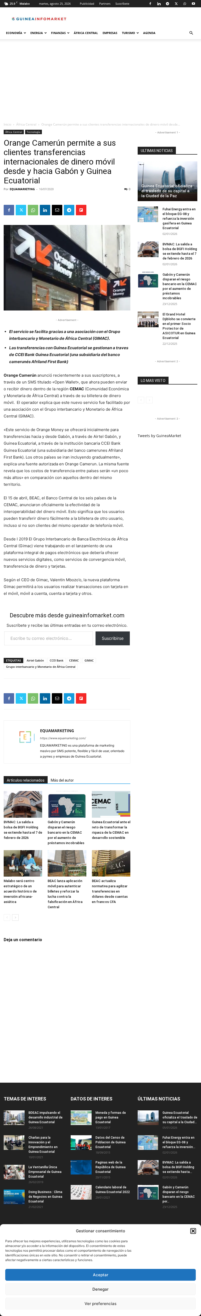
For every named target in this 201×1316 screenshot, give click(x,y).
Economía (14, 33)
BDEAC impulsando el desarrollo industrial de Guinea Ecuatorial (46, 1117)
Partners (104, 3)
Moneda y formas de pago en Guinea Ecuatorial (111, 1117)
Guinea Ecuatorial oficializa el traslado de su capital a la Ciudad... (180, 1117)
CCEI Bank (56, 660)
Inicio (7, 124)
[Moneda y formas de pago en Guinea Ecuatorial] (81, 1117)
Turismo (128, 33)
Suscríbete (122, 3)
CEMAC (74, 660)
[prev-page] (7, 917)
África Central (86, 33)
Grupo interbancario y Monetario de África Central (40, 667)
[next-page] (15, 917)
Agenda (149, 33)
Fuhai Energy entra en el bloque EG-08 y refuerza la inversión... (179, 1142)
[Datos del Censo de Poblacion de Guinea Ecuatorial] (81, 1142)
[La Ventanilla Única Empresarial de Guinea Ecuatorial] (14, 1172)
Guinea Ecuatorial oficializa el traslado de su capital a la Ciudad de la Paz (166, 191)
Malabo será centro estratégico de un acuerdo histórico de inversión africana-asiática (20, 891)
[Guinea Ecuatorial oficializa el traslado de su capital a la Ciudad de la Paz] (167, 181)
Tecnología (33, 132)
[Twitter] (176, 3)
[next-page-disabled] (149, 400)
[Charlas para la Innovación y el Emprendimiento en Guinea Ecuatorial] (14, 1142)
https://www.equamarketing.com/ (63, 738)
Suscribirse (113, 638)
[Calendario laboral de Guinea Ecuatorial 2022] (81, 1192)
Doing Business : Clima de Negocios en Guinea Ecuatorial (45, 1196)
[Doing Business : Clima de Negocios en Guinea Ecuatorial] (14, 1197)
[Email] (57, 210)
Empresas (110, 33)
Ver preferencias (100, 1303)
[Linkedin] (159, 3)
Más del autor (62, 780)
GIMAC (89, 660)
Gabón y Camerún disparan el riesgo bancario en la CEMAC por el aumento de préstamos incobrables (66, 832)
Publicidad (87, 3)
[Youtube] (193, 3)
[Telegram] (167, 3)
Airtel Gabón (35, 660)
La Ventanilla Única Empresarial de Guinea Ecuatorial (45, 1171)
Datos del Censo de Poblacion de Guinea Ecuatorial (111, 1142)
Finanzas (58, 33)
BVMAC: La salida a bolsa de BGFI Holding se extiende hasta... (178, 1167)
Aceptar (100, 1274)
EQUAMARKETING (22, 189)
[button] (193, 1231)
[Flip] (81, 210)
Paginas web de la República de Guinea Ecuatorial (111, 1167)
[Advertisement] (100, 82)
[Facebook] (150, 3)
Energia (36, 33)
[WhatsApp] (185, 3)
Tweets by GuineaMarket (159, 435)
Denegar (100, 1289)
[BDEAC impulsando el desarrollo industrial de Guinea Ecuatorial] (14, 1117)
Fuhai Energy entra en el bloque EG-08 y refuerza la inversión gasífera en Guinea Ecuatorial (179, 218)
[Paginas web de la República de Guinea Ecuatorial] (81, 1167)
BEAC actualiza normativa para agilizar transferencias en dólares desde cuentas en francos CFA (110, 891)
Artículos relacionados (25, 780)
